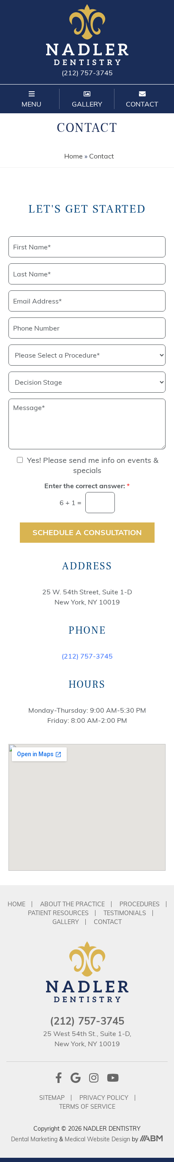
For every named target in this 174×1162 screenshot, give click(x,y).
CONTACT (142, 104)
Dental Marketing (35, 1139)
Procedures (140, 904)
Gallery (65, 922)
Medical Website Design (97, 1139)
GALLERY (87, 104)
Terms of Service (87, 1106)
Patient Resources (58, 913)
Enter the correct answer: (87, 485)
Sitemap (52, 1098)
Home (73, 156)
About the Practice (72, 904)
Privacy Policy (103, 1098)
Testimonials (124, 913)
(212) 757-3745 (87, 72)
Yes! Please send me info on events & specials (92, 465)
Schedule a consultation (87, 532)
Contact (108, 922)
